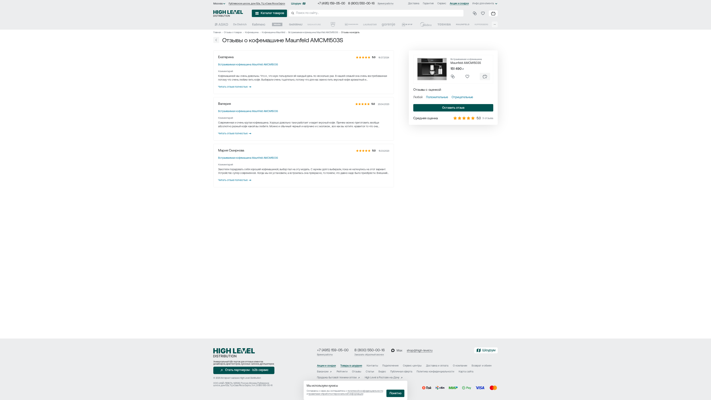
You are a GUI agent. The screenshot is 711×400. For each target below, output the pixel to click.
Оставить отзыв (453, 107)
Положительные (437, 97)
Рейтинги (342, 371)
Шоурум (296, 3)
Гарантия (428, 3)
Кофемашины (252, 32)
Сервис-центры (412, 365)
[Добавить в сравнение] (452, 76)
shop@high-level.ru (420, 350)
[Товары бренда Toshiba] (444, 24)
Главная (217, 32)
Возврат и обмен (482, 365)
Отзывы (356, 371)
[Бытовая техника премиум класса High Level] (228, 13)
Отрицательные (462, 97)
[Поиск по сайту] (376, 13)
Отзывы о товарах (233, 32)
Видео (382, 371)
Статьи (370, 371)
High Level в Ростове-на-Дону (382, 377)
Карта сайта (466, 371)
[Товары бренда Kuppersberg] (481, 24)
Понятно (395, 393)
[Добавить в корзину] (485, 76)
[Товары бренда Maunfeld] (463, 24)
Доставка (413, 3)
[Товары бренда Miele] (277, 24)
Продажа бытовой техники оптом (337, 377)
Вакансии (322, 371)
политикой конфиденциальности (365, 391)
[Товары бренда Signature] (314, 24)
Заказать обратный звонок (369, 355)
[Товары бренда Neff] (407, 24)
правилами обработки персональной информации (335, 394)
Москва (218, 3)
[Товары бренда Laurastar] (370, 24)
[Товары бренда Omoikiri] (351, 24)
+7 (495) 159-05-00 (331, 3)
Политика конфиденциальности (435, 371)
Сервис (441, 3)
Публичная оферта (401, 371)
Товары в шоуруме (351, 365)
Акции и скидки (459, 3)
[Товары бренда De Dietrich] (240, 24)
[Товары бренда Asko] (221, 24)
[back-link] (216, 40)
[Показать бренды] (495, 24)
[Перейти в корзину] (493, 13)
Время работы (385, 3)
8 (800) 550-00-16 (361, 3)
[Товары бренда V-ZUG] (333, 24)
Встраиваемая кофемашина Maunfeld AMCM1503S (313, 32)
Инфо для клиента (483, 3)
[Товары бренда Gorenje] (388, 24)
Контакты (372, 365)
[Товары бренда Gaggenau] (296, 24)
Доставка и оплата (437, 365)
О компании (460, 365)
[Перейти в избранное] (483, 13)
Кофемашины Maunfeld (273, 32)
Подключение (390, 365)
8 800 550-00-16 (264, 385)
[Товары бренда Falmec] (259, 24)
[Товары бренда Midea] (426, 24)
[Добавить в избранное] (467, 76)
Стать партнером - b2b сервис (246, 370)
